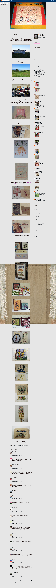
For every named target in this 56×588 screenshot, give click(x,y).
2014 (36, 209)
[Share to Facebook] (26, 445)
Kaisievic (13, 470)
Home (21, 580)
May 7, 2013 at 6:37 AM (17, 531)
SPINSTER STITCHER (38, 101)
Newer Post (11, 580)
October (37, 215)
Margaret (13, 483)
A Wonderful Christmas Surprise (41, 179)
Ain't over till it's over (42, 95)
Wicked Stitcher (37, 178)
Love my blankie (41, 155)
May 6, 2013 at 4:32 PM (17, 481)
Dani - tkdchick (14, 547)
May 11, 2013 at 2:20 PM (17, 569)
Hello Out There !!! (41, 133)
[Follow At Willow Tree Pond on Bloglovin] (37, 44)
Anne (13, 564)
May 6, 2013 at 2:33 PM (17, 461)
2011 (36, 236)
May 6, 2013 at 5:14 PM (17, 487)
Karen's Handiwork (38, 122)
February (37, 231)
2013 (36, 210)
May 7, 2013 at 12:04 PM (17, 545)
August (37, 217)
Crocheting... (41, 172)
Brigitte (13, 533)
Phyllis (13, 451)
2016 (36, 206)
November (37, 213)
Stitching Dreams (37, 108)
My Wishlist (12, 30)
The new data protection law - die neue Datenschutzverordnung (40, 201)
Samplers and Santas (38, 94)
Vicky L (13, 477)
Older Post (30, 580)
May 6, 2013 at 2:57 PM (17, 474)
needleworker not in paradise (39, 125)
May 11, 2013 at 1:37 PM (17, 562)
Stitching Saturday (41, 126)
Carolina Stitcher (38, 168)
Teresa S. (41, 34)
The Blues (40, 88)
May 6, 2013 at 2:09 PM (17, 455)
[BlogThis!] (24, 445)
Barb (13, 490)
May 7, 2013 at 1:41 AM (17, 511)
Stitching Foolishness (38, 87)
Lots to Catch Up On (39, 225)
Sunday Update (37, 169)
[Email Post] (22, 445)
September (37, 216)
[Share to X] (25, 445)
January (37, 233)
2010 (36, 237)
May (37, 222)
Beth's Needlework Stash (39, 81)
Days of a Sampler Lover (39, 154)
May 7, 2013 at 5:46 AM (17, 523)
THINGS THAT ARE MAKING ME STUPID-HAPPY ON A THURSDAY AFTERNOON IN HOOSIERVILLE (42, 104)
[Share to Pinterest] (27, 445)
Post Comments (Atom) (17, 582)
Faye (13, 495)
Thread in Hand (37, 145)
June (37, 220)
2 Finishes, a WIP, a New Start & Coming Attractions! (40, 224)
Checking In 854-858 (42, 116)
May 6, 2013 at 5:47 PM (17, 493)
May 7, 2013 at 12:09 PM (17, 550)
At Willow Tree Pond (28, 4)
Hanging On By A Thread (39, 132)
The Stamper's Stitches (38, 171)
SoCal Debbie (14, 572)
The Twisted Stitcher (38, 139)
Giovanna (13, 552)
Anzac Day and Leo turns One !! (42, 149)
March (37, 230)
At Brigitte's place (38, 199)
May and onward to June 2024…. (41, 140)
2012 (36, 234)
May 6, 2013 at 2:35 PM (17, 468)
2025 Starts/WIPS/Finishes (38, 123)
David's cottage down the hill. (39, 185)
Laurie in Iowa (14, 464)
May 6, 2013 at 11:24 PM (17, 505)
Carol (13, 520)
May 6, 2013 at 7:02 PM (17, 498)
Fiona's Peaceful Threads (39, 148)
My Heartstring (37, 161)
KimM (13, 559)
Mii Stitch (13, 507)
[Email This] (23, 445)
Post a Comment (12, 578)
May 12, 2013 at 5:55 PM (17, 576)
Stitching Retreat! (38, 227)
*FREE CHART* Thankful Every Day (42, 163)
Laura (13, 457)
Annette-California (15, 501)
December (37, 212)
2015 (36, 208)
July (36, 219)
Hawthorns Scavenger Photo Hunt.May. (42, 194)
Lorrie (13, 525)
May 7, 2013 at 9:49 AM (17, 537)
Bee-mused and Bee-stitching (39, 115)
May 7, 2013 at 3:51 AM (17, 518)
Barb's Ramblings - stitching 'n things (40, 192)
